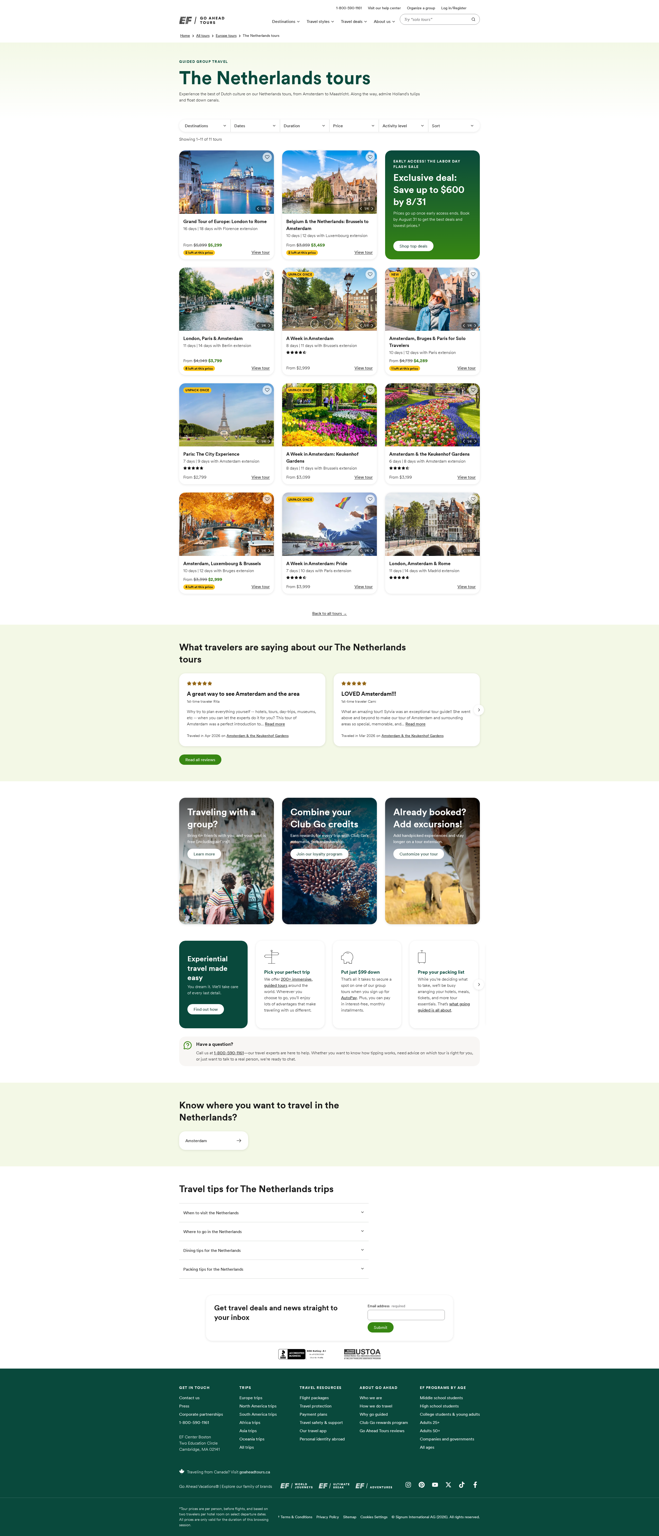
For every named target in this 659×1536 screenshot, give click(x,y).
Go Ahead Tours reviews (382, 1430)
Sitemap (349, 1517)
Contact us (189, 1398)
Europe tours (226, 35)
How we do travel (376, 1406)
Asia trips (248, 1430)
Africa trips (249, 1422)
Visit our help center (384, 8)
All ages (427, 1447)
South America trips (258, 1414)
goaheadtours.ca (254, 1472)
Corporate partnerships (201, 1414)
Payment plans (313, 1414)
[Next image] (269, 208)
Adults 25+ (430, 1422)
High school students (439, 1406)
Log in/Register (453, 8)
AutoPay (349, 997)
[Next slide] (479, 710)
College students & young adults (450, 1414)
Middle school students (441, 1398)
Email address (386, 1306)
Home (185, 35)
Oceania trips (251, 1439)
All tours (203, 35)
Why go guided (374, 1414)
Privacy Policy (327, 1517)
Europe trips (250, 1398)
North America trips (257, 1406)
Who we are (371, 1398)
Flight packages (314, 1398)
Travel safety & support (321, 1422)
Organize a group (421, 8)
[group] (252, 709)
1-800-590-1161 (229, 1053)
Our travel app (313, 1430)
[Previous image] (258, 208)
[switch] (267, 157)
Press (184, 1406)
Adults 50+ (430, 1430)
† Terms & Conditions (295, 1517)
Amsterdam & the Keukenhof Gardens (258, 735)
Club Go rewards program (384, 1422)
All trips (246, 1447)
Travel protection (316, 1406)
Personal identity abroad (322, 1439)
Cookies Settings (373, 1517)
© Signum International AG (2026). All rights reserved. (436, 1517)
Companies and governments (447, 1439)
